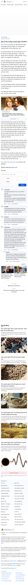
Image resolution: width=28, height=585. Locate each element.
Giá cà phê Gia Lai (6, 576)
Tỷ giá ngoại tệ (18, 509)
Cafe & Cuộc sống (5, 519)
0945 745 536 (13, 561)
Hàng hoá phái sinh (5, 514)
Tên (8, 178)
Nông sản (3, 511)
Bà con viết (3, 501)
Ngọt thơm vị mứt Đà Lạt (14, 285)
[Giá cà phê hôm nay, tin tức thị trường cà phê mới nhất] (8, 2)
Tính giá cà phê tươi (19, 524)
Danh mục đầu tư (18, 516)
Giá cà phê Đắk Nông (20, 574)
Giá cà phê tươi (19, 573)
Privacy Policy (4, 565)
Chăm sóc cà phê (5, 506)
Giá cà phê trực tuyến (19, 488)
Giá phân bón (17, 506)
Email (8, 181)
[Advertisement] (14, 21)
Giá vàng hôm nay (18, 503)
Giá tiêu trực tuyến (19, 493)
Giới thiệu (25, 1)
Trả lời (9, 203)
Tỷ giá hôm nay (5, 578)
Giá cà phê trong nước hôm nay (9, 162)
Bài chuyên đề (4, 485)
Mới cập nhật (4, 524)
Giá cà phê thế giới (6, 44)
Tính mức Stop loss (19, 519)
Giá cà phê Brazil (18, 501)
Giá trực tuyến (10, 4)
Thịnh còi (7, 532)
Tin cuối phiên (4, 37)
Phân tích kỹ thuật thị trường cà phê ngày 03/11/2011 (14, 291)
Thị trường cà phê (5, 488)
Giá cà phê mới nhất (20, 578)
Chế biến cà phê (4, 509)
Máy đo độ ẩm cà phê (6, 573)
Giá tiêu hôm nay (19, 4)
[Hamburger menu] (1, 1)
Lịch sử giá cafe (18, 514)
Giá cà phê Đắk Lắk (20, 580)
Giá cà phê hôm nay (19, 485)
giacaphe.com (13, 167)
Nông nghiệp (4, 517)
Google (23, 563)
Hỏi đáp (2, 498)
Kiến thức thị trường (5, 490)
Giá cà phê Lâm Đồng (6, 580)
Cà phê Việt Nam (4, 493)
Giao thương (3, 522)
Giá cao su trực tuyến (19, 496)
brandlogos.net (12, 568)
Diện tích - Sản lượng (5, 503)
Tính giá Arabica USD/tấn (20, 522)
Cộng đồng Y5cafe (5, 496)
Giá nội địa (3, 4)
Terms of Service (14, 565)
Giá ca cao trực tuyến (19, 498)
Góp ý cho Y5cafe (14, 473)
